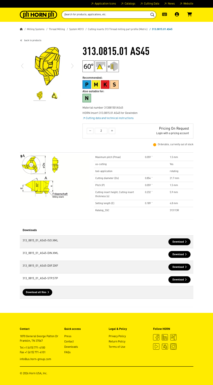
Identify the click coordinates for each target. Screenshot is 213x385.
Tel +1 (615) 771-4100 (32, 347)
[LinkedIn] (165, 338)
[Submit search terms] (152, 14)
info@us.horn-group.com (35, 359)
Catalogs (129, 3)
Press (67, 336)
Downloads (71, 347)
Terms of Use (117, 347)
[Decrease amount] (90, 131)
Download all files (36, 292)
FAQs (67, 352)
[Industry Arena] (165, 347)
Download (178, 242)
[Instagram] (173, 347)
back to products (32, 40)
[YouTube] (156, 347)
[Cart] (189, 15)
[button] (177, 15)
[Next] (72, 66)
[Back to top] (198, 374)
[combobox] (109, 14)
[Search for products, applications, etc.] (152, 14)
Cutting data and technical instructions (110, 118)
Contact (69, 341)
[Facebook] (156, 338)
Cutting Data (151, 3)
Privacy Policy (117, 336)
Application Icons (105, 3)
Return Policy (117, 341)
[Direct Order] (164, 15)
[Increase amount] (112, 131)
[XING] (173, 338)
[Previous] (22, 66)
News (171, 3)
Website (188, 3)
